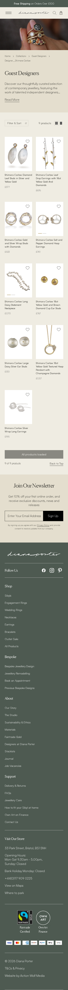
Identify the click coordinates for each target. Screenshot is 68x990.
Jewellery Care (13, 800)
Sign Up (53, 516)
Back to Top (56, 463)
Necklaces (10, 617)
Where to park (14, 893)
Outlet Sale (11, 639)
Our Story (10, 707)
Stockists (10, 751)
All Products (12, 646)
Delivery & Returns (15, 785)
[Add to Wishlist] (27, 141)
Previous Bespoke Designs (20, 688)
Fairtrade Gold (13, 736)
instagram (52, 570)
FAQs (8, 793)
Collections (21, 56)
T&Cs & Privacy (15, 968)
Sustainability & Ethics (18, 722)
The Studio (11, 715)
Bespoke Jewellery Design (19, 666)
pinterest (60, 570)
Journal (9, 758)
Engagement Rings (16, 602)
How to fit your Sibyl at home (21, 807)
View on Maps (14, 885)
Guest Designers (39, 56)
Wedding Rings (13, 609)
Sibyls (8, 595)
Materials (10, 729)
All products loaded (34, 454)
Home (7, 56)
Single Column (61, 123)
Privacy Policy (43, 525)
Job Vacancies (13, 765)
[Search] (54, 13)
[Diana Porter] (34, 13)
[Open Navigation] (8, 13)
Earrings (9, 624)
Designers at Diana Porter (20, 744)
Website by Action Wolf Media (25, 976)
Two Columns (56, 123)
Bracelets (10, 631)
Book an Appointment (17, 680)
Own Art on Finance (16, 814)
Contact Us (11, 822)
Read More (12, 99)
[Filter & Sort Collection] (16, 123)
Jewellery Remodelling (17, 673)
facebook (43, 570)
